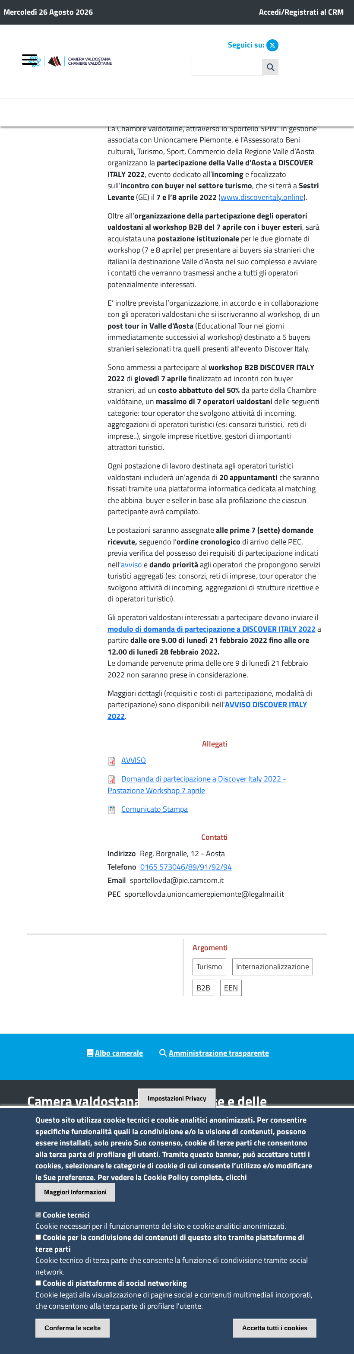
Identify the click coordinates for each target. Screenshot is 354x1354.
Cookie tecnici (66, 1215)
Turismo (209, 966)
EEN (231, 987)
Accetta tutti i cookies (274, 1328)
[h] (270, 67)
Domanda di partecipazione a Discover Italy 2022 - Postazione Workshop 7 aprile (196, 784)
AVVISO (133, 760)
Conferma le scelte (72, 1328)
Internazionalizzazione (272, 966)
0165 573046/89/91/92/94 (186, 867)
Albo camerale (119, 1053)
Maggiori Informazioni (75, 1192)
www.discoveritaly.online (262, 197)
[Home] (92, 61)
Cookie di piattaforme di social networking (115, 1283)
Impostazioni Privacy (177, 1099)
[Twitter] (272, 45)
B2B (203, 987)
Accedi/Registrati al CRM (301, 12)
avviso (131, 564)
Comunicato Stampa (154, 809)
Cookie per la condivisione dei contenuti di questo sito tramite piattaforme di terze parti (169, 1242)
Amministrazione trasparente (219, 1053)
